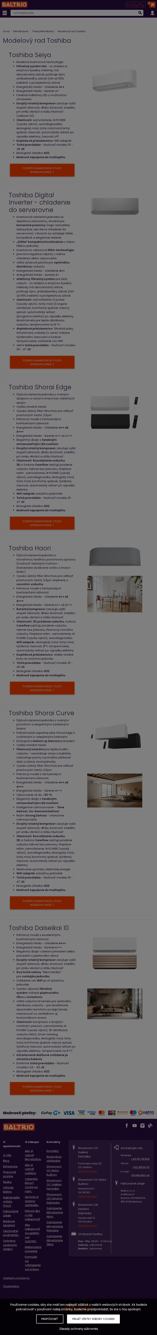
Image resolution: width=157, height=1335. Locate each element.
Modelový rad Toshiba (72, 31)
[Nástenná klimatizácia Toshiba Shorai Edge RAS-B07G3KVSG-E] (114, 412)
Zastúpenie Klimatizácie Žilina (55, 1240)
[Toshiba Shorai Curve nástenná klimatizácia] (114, 738)
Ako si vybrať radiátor (30, 1169)
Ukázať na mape (87, 1171)
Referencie (10, 1166)
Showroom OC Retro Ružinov (54, 1171)
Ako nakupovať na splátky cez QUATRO (32, 1233)
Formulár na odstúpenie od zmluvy (33, 1263)
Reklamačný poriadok (33, 1249)
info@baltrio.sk (140, 1175)
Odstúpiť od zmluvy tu (16, 1278)
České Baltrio (11, 1286)
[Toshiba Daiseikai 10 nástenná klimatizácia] (114, 953)
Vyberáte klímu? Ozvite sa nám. (31, 1185)
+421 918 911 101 (141, 1167)
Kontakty (53, 1151)
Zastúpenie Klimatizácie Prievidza (55, 1226)
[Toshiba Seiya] (114, 80)
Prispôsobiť (49, 1319)
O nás (7, 1155)
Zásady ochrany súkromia (78, 1329)
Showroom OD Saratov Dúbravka (54, 1199)
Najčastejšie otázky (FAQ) (11, 1202)
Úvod (6, 31)
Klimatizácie (20, 31)
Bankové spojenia (9, 1223)
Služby (7, 1182)
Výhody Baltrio (8, 1190)
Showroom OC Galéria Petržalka (54, 1185)
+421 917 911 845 (140, 1159)
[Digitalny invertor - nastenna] (114, 206)
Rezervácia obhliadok (54, 1159)
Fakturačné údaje (10, 1213)
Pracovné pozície (9, 1174)
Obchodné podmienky (11, 1233)
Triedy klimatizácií (43, 31)
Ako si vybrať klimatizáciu (33, 1155)
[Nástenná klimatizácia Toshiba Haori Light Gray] (114, 557)
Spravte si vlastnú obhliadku (31, 1201)
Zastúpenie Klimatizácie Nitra (55, 1212)
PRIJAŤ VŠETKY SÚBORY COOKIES (93, 1319)
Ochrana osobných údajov (10, 1245)
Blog (6, 1161)
